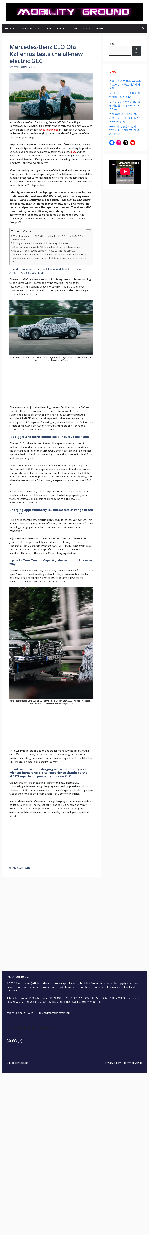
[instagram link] (9, 1041)
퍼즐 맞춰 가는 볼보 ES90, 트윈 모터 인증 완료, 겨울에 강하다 (125, 84)
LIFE (74, 28)
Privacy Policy (113, 1062)
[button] (143, 28)
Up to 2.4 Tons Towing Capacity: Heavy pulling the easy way (44, 250)
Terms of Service (133, 1062)
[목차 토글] (87, 231)
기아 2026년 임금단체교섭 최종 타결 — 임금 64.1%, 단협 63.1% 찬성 (124, 117)
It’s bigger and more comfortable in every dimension (41, 243)
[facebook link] (20, 1041)
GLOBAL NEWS (28, 28)
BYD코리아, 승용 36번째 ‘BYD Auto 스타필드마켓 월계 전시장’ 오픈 (124, 130)
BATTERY (62, 28)
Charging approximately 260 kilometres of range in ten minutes (47, 246)
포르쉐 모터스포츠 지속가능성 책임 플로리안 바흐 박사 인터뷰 (124, 105)
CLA (73, 151)
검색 (111, 43)
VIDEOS (87, 28)
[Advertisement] (51, 384)
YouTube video (49, 129)
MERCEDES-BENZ (21, 867)
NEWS (8, 28)
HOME (99, 28)
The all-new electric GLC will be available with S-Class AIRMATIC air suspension (48, 238)
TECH (48, 28)
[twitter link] (14, 1041)
